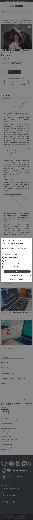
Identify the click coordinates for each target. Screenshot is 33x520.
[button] (16, 251)
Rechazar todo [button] (17, 275)
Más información (21, 248)
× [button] (29, 239)
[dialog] (16, 260)
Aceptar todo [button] (17, 271)
